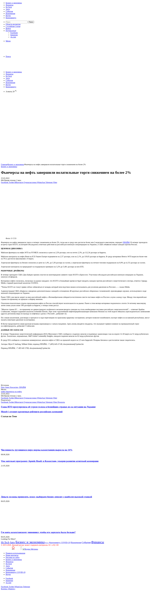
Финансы (9, 5)
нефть (3, 392)
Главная (4, 164)
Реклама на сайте (12, 557)
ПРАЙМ (126, 242)
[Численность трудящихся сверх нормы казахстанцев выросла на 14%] (24, 445)
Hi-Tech (9, 7)
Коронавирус (11, 18)
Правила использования (15, 553)
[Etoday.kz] (18, 52)
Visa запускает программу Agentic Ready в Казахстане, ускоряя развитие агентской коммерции (50, 461)
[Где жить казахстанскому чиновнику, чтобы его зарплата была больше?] (24, 528)
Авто (8, 9)
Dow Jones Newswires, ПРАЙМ (13, 387)
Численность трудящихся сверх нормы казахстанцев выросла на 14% (36, 450)
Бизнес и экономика (14, 3)
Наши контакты (12, 555)
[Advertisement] (75, 112)
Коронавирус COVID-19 (59, 542)
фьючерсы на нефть (14, 392)
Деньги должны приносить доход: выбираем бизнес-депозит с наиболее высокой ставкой (46, 497)
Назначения (10, 14)
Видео (8, 16)
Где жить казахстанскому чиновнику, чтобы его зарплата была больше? (38, 532)
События (9, 11)
